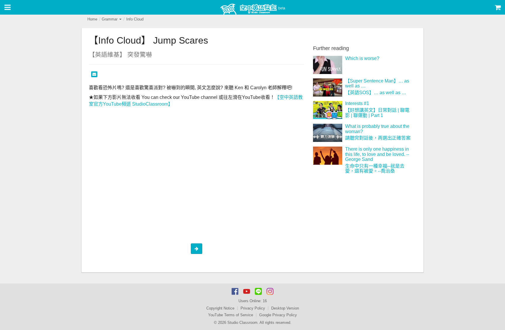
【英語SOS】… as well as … (375, 92)
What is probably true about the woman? (377, 129)
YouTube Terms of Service (230, 315)
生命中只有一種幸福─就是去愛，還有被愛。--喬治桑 (374, 169)
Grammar (110, 19)
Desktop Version (285, 308)
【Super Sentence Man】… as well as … (377, 83)
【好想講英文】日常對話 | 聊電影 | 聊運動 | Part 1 (377, 113)
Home (92, 19)
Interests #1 (357, 103)
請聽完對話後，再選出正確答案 (378, 137)
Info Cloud (134, 19)
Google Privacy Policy (278, 315)
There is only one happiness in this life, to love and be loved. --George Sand (377, 154)
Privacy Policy (253, 308)
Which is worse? (362, 58)
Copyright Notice (220, 308)
